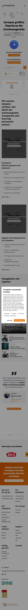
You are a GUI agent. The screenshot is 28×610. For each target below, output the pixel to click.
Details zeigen (13, 315)
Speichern (10, 320)
